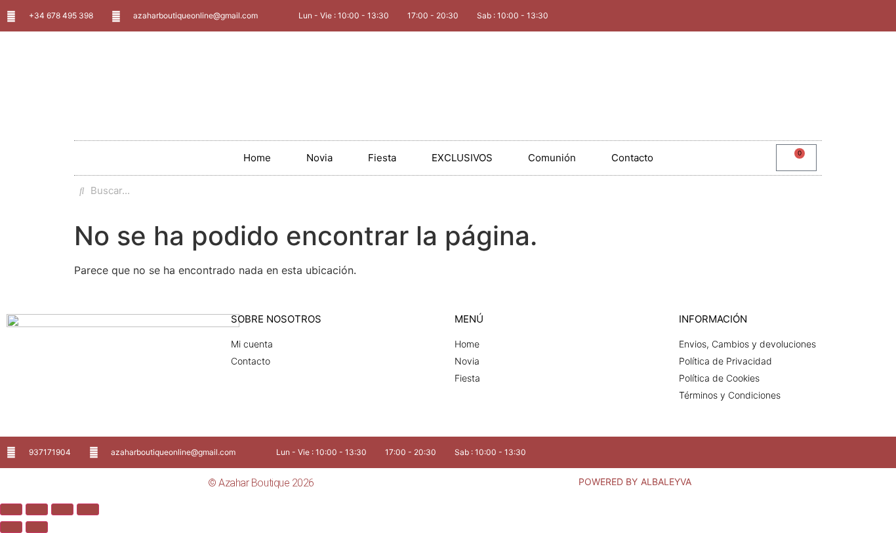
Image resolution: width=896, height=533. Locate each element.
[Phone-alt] (879, 16)
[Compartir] (62, 509)
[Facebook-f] (836, 452)
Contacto (632, 157)
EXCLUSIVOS (462, 157)
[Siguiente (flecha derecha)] (37, 527)
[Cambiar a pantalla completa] (37, 509)
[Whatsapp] (836, 16)
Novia (319, 157)
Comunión (552, 157)
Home (257, 157)
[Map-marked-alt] (858, 16)
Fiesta (382, 157)
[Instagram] (858, 452)
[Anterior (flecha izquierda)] (11, 527)
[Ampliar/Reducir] (11, 509)
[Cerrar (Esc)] (88, 509)
